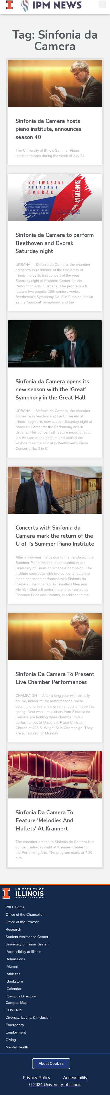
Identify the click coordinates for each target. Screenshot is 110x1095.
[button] (102, 4)
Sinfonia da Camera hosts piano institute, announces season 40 (48, 129)
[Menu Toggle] (92, 4)
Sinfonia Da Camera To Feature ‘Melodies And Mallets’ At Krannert (44, 820)
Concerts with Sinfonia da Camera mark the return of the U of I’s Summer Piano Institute (55, 536)
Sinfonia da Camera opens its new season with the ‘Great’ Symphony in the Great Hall (52, 389)
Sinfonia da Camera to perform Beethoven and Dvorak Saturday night (55, 243)
